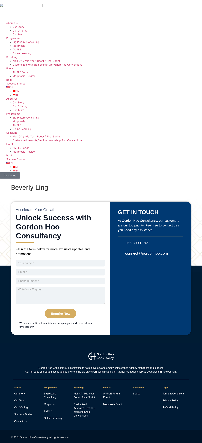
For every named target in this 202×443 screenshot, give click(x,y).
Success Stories (15, 83)
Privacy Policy (170, 400)
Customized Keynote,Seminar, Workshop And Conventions (47, 64)
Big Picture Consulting (26, 41)
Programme (13, 38)
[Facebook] (173, 436)
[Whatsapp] (165, 436)
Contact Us (20, 421)
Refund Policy (170, 407)
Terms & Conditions (173, 393)
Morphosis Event (112, 404)
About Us (12, 23)
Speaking (11, 57)
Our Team (18, 34)
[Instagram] (181, 436)
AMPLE (17, 49)
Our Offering (20, 30)
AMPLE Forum (21, 72)
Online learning (53, 418)
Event (9, 68)
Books (136, 393)
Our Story (18, 26)
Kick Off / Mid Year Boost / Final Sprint (36, 60)
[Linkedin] (189, 436)
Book (9, 79)
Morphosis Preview (24, 76)
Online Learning (22, 53)
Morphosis (19, 45)
